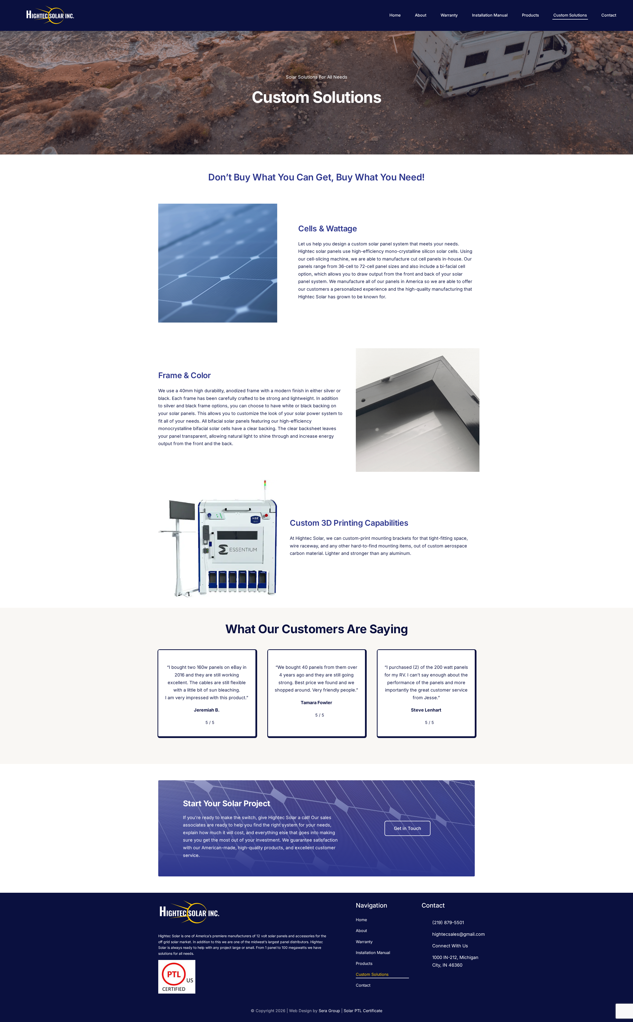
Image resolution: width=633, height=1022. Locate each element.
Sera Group (329, 1010)
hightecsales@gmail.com (458, 934)
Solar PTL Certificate (363, 1010)
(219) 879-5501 (448, 922)
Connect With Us (450, 945)
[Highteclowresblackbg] (50, 6)
